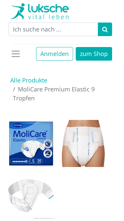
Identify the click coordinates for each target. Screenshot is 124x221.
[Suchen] (105, 29)
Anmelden (54, 54)
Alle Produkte (28, 80)
